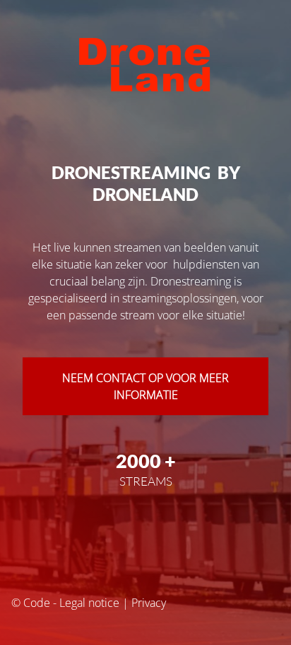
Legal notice (89, 602)
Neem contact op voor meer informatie (145, 386)
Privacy (148, 602)
